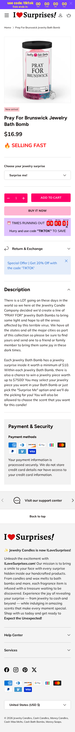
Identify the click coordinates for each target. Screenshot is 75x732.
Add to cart (51, 197)
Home (7, 27)
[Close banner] (67, 227)
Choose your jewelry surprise (24, 166)
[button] (69, 15)
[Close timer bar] (70, 3)
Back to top (38, 516)
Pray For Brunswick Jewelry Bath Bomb (37, 27)
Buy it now (37, 211)
